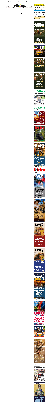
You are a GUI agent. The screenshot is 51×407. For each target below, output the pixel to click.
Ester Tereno (34, 1)
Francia (25, 1)
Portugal (19, 1)
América (22, 1)
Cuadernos (13, 1)
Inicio (19, 16)
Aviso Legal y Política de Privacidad (39, 17)
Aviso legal (37, 1)
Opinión (27, 1)
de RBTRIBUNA (38, 18)
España (17, 1)
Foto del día (30, 1)
